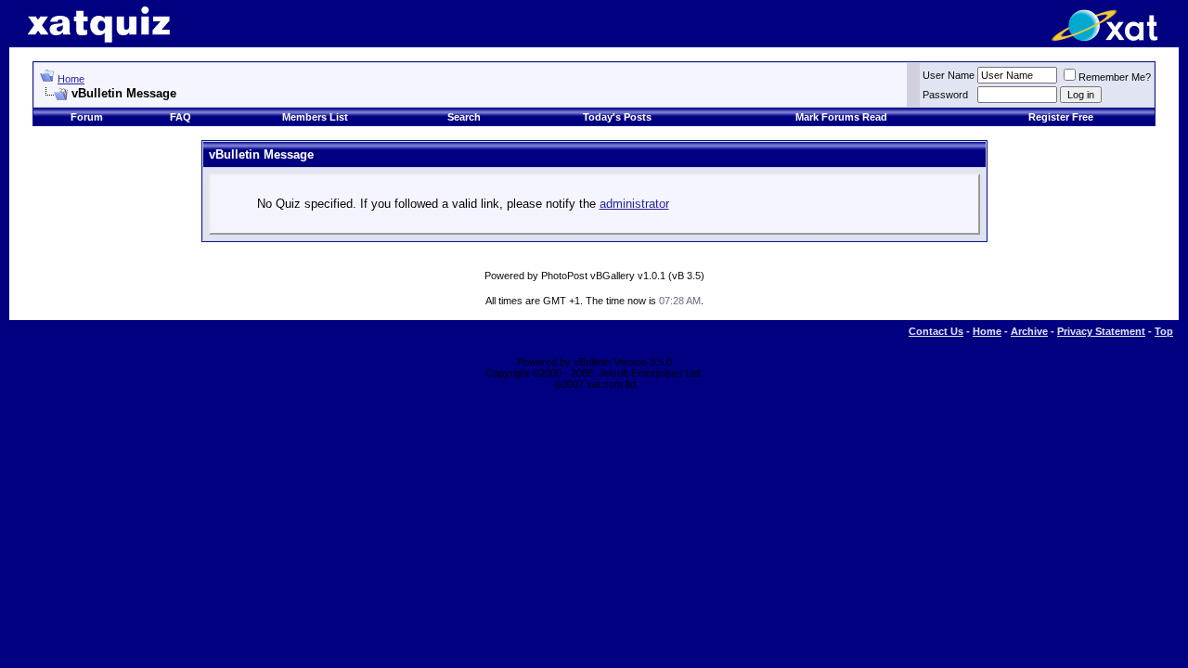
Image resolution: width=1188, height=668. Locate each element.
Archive (1029, 331)
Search (464, 116)
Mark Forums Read (841, 116)
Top (1164, 331)
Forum (87, 116)
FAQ (180, 116)
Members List (315, 116)
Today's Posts (617, 116)
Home (71, 78)
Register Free (1060, 116)
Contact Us (936, 331)
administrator (634, 204)
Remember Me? (1114, 77)
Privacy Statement (1101, 331)
